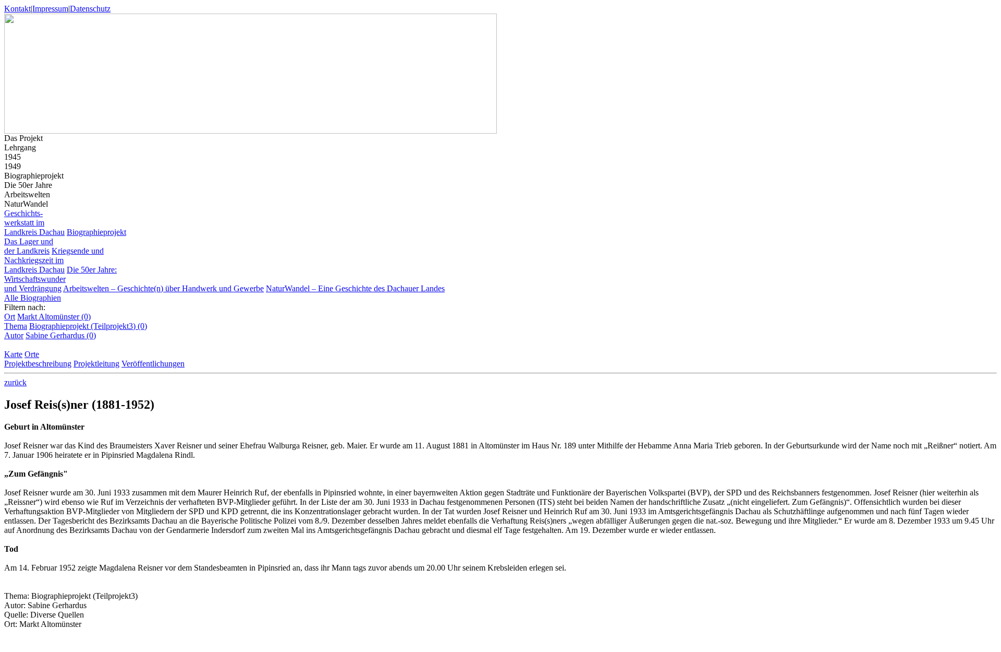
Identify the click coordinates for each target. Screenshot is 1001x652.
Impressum (50, 8)
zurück (15, 382)
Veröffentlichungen (153, 363)
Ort (9, 316)
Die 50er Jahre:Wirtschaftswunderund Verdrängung (60, 279)
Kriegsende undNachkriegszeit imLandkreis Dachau (54, 260)
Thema (15, 326)
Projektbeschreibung (37, 363)
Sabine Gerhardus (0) (61, 335)
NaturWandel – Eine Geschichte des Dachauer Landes (355, 288)
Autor (13, 335)
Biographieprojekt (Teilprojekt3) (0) (88, 326)
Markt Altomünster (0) (54, 316)
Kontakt (17, 8)
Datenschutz (90, 8)
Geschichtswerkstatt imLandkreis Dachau (34, 222)
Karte (13, 354)
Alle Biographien (32, 297)
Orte (32, 354)
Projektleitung (96, 363)
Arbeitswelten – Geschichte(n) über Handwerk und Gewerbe (163, 288)
